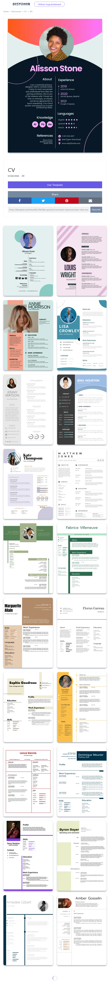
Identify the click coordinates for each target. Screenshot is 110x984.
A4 (23, 175)
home (6, 11)
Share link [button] (96, 209)
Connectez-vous (21, 4)
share (55, 194)
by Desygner (13, 175)
